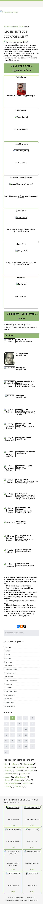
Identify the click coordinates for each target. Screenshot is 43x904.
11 (6, 729)
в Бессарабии (28, 764)
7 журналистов (9, 666)
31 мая (32, 825)
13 (19, 729)
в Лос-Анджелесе (10, 774)
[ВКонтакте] (18, 626)
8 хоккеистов (8, 699)
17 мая (32, 847)
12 (12, 729)
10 (32, 724)
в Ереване (7, 770)
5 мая (13, 891)
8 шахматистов (9, 706)
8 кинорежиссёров (10, 669)
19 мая (13, 847)
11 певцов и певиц (10, 680)
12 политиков (8, 688)
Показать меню (37, 4)
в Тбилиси (7, 787)
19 (26, 735)
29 (26, 746)
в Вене (30, 767)
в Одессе (7, 780)
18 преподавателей (10, 691)
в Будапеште (8, 767)
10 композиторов (10, 673)
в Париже (17, 780)
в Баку (6, 764)
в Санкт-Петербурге (11, 783)
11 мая (32, 869)
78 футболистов (9, 695)
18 (19, 735)
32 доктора (8, 662)
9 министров (8, 677)
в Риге (28, 780)
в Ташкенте (27, 783)
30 (32, 746)
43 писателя (8, 684)
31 (6, 752)
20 (32, 735)
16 (6, 735)
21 (6, 741)
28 (19, 746)
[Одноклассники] (21, 626)
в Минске (24, 774)
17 (12, 735)
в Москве (7, 777)
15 (32, 729)
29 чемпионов (9, 702)
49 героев (7, 654)
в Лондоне (29, 770)
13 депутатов (8, 658)
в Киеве (17, 770)
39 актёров (7, 647)
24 (26, 741)
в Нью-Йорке (20, 777)
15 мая (13, 869)
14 (26, 729)
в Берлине (15, 764)
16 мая (13, 825)
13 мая (32, 891)
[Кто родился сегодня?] (9, 12)
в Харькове (19, 787)
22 (12, 741)
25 (32, 741)
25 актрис (7, 651)
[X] (24, 626)
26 (6, 746)
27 (12, 746)
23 (19, 741)
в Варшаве (20, 767)
